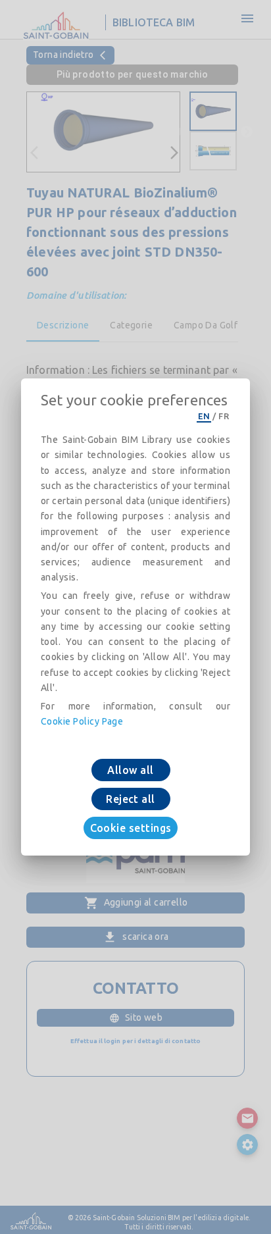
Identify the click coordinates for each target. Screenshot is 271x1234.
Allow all (130, 770)
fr (223, 416)
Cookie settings (131, 828)
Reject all (130, 799)
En (204, 416)
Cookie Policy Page (82, 721)
